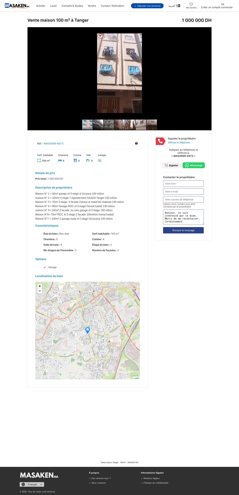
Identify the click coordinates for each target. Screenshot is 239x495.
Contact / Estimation (112, 5)
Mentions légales (151, 478)
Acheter (40, 5)
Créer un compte (210, 7)
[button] (208, 30)
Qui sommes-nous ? (101, 478)
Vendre (92, 5)
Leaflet (136, 378)
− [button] (40, 291)
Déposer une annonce (148, 5)
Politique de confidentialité (156, 483)
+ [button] (40, 286)
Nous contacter (99, 483)
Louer (53, 5)
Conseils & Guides (72, 5)
